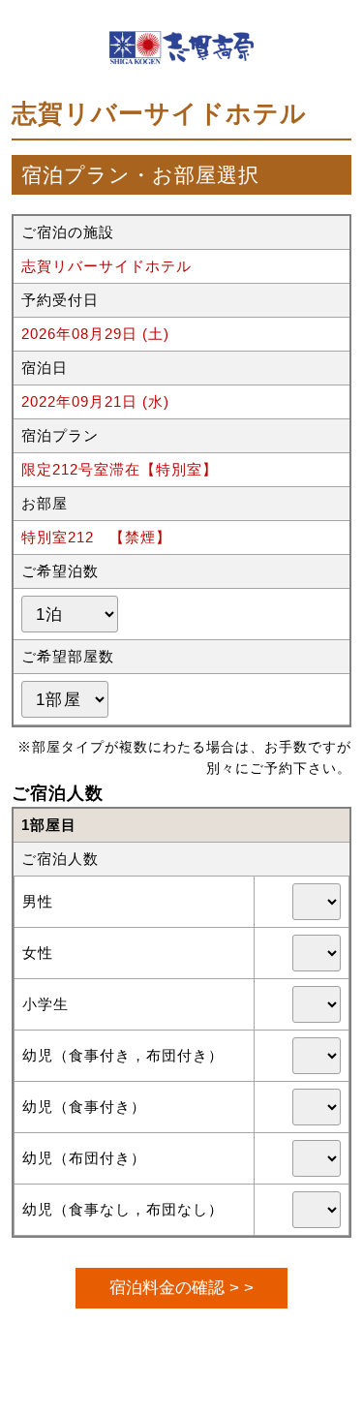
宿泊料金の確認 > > (181, 1287)
